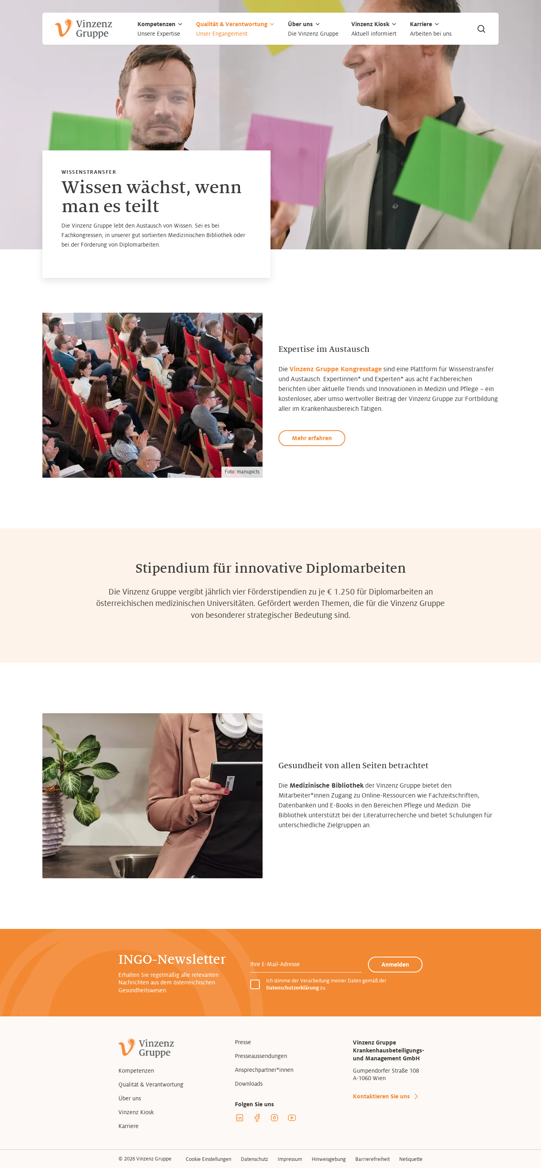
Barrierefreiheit (372, 1159)
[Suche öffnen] (481, 29)
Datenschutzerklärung (292, 988)
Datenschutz (254, 1159)
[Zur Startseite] (83, 28)
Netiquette (411, 1159)
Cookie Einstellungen (208, 1159)
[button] (180, 24)
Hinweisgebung (329, 1159)
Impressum (290, 1159)
